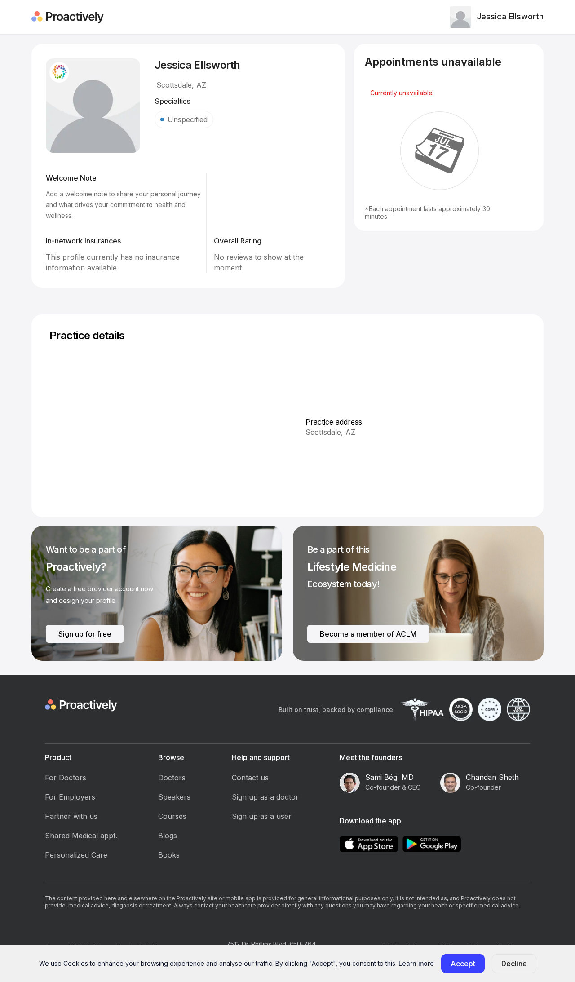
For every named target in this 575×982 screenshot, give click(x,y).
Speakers (174, 796)
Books (169, 854)
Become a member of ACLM (368, 633)
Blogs (167, 835)
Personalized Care (76, 854)
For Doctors (65, 777)
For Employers (70, 796)
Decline (514, 963)
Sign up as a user (262, 816)
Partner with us (71, 816)
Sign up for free (84, 633)
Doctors (172, 777)
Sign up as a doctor (265, 796)
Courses (172, 816)
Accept (463, 963)
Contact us (250, 777)
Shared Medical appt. (81, 835)
